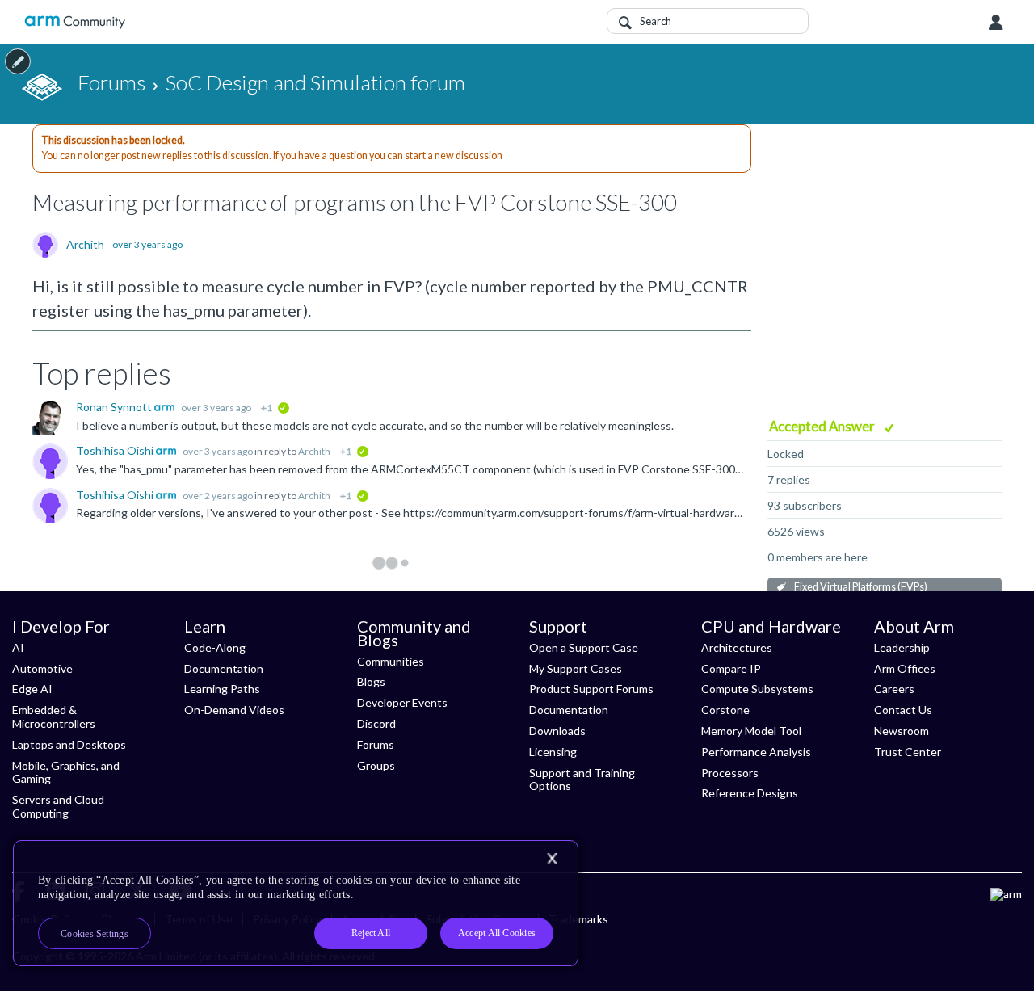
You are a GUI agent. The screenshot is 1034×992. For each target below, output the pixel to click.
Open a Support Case (583, 647)
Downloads (557, 731)
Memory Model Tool (751, 731)
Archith (85, 244)
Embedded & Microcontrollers (53, 716)
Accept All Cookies (497, 933)
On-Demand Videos (234, 710)
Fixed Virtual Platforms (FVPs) (860, 587)
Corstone (725, 710)
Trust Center (907, 752)
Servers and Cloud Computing (58, 806)
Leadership (902, 647)
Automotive (42, 668)
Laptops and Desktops (69, 744)
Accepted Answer (823, 426)
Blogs (371, 681)
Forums (375, 744)
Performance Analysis (756, 752)
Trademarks (578, 919)
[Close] (552, 858)
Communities (390, 661)
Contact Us (903, 710)
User (996, 23)
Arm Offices (904, 668)
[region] (295, 903)
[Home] (74, 22)
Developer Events (402, 702)
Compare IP (731, 668)
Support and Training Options (582, 779)
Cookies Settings (94, 933)
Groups (376, 765)
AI (18, 647)
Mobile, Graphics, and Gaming (66, 772)
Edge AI (32, 689)
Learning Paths (222, 689)
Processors (730, 773)
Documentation (223, 668)
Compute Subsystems (757, 689)
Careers (894, 689)
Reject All (370, 933)
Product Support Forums (591, 689)
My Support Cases (575, 668)
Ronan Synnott (115, 407)
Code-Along (215, 647)
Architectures (736, 647)
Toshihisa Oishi (116, 450)
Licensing (553, 752)
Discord (376, 723)
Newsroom (901, 731)
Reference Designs (749, 793)
